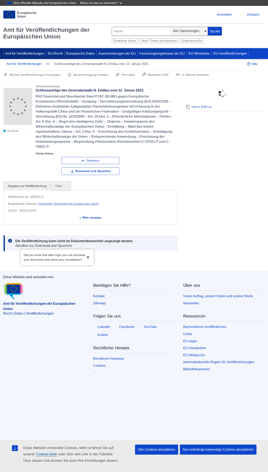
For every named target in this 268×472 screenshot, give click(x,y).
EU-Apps (190, 341)
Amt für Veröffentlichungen (24, 53)
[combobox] (141, 31)
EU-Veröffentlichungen (230, 53)
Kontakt (98, 296)
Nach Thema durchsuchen (159, 40)
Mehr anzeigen (92, 217)
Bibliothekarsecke (196, 369)
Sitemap (99, 303)
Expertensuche (192, 40)
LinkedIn (103, 327)
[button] (88, 257)
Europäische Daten (80, 53)
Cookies (99, 365)
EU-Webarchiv (194, 355)
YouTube (150, 327)
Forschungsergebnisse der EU (162, 53)
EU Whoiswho (199, 53)
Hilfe (254, 64)
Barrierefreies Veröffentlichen (204, 327)
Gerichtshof (45, 203)
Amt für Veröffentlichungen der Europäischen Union (46, 33)
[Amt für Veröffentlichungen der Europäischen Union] (20, 14)
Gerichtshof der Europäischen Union (76, 203)
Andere (102, 335)
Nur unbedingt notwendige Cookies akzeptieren (218, 449)
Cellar (187, 334)
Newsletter (191, 303)
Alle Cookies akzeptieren (156, 449)
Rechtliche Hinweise (108, 358)
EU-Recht (55, 53)
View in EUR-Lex (201, 106)
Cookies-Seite (46, 454)
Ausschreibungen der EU (117, 53)
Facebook (126, 327)
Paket (59, 186)
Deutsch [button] (253, 14)
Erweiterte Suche (125, 40)
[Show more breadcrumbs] (47, 64)
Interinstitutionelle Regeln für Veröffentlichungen (218, 362)
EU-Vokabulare (194, 348)
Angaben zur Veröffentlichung (27, 186)
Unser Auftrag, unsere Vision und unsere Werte (218, 296)
